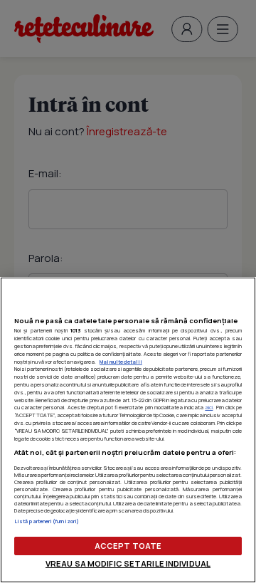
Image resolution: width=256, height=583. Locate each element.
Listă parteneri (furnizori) (46, 521)
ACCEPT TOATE (128, 545)
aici (209, 407)
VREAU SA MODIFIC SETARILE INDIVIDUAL (128, 563)
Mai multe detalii (121, 361)
